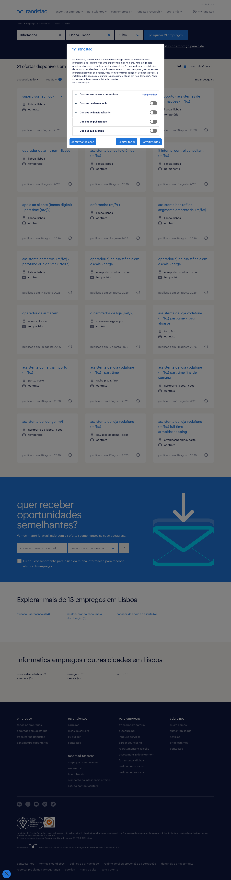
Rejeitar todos (126, 141)
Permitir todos (151, 141)
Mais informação (80, 82)
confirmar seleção (82, 141)
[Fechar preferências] (6, 874)
